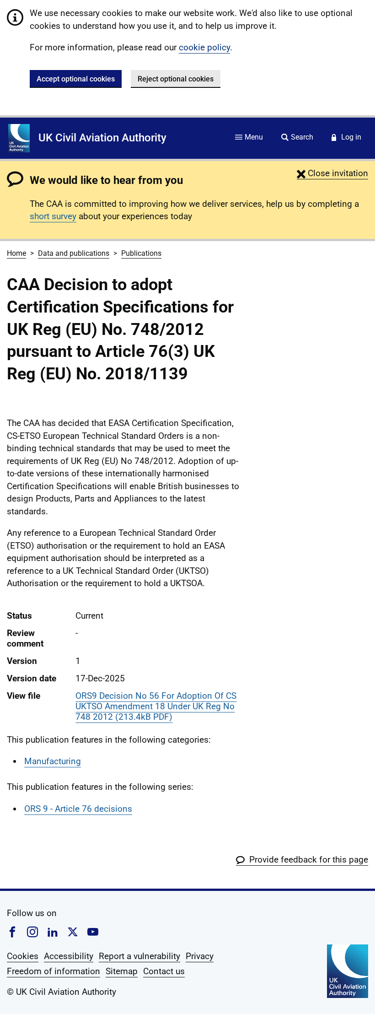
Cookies (22, 956)
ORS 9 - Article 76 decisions (78, 809)
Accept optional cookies (76, 79)
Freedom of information (53, 971)
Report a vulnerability (139, 956)
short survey (53, 216)
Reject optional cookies (176, 79)
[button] (332, 173)
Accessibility (68, 956)
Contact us (164, 971)
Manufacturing (52, 761)
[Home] (19, 138)
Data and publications (73, 253)
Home (16, 253)
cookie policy (204, 47)
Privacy (200, 956)
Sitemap (122, 971)
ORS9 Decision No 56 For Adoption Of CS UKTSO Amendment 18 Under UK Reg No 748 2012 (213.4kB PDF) (155, 706)
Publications (141, 253)
